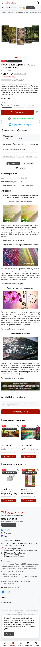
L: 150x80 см (31, 106)
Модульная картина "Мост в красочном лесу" (30, 449)
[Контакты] (37, 2)
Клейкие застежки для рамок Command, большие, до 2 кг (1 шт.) (29, 493)
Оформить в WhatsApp (22, 118)
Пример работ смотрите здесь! (12, 329)
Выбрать (10, 456)
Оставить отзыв (20, 412)
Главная (3, 12)
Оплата (22, 168)
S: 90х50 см (6, 106)
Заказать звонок (9, 525)
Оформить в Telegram (22, 124)
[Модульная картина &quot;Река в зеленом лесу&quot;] (20, 35)
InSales (33, 614)
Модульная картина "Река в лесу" (10, 449)
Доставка (29, 164)
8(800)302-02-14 (9, 519)
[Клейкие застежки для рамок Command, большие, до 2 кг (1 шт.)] (30, 477)
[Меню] (2, 2)
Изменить (24, 139)
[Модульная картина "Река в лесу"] (10, 433)
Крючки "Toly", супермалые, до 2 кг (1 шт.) (9, 493)
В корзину (19, 112)
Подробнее (30, 8)
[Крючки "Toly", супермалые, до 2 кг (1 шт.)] (10, 477)
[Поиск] (33, 2)
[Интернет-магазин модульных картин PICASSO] (10, 2)
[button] (16, 57)
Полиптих (21, 156)
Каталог (10, 12)
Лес (36, 156)
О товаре (14, 164)
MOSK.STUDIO (16, 614)
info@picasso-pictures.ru (13, 540)
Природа (29, 156)
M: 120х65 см (19, 106)
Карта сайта (20, 613)
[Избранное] (37, 112)
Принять (9, 634)
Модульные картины (22, 12)
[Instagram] (9, 592)
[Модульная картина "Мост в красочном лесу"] (30, 433)
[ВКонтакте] (3, 592)
